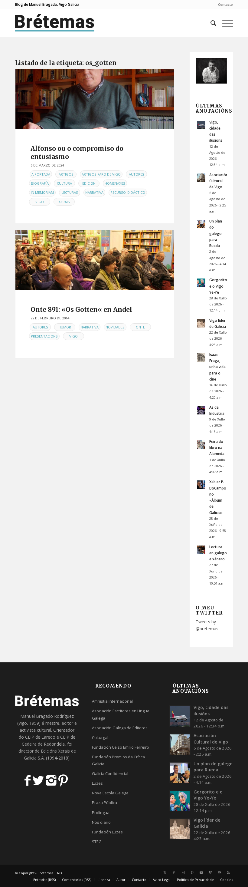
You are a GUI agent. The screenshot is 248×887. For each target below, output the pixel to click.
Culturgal (100, 737)
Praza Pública (104, 802)
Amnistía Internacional (112, 701)
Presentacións (44, 336)
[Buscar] (210, 23)
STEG (97, 841)
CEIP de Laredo (40, 737)
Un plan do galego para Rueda (215, 233)
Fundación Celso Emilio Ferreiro (120, 747)
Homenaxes (115, 183)
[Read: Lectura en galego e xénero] (201, 549)
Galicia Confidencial (110, 773)
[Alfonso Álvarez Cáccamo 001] (94, 99)
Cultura (64, 183)
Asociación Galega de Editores (120, 727)
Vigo (39, 201)
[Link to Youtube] (201, 872)
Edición (89, 183)
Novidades (115, 327)
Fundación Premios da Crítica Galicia (118, 760)
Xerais (64, 201)
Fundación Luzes (107, 832)
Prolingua (100, 812)
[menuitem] (224, 4)
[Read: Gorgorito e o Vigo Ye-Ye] (201, 282)
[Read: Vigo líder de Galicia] (201, 323)
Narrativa (94, 192)
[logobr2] (55, 23)
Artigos (66, 174)
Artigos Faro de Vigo (101, 174)
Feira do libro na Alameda (216, 447)
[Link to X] (164, 872)
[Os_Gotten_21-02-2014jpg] (94, 260)
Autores (136, 174)
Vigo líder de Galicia (207, 823)
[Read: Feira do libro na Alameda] (201, 444)
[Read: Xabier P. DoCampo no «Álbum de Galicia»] (201, 484)
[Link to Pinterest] (192, 872)
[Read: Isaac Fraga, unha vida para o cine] (201, 357)
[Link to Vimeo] (210, 872)
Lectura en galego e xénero (218, 552)
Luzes (97, 783)
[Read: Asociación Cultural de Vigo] (201, 177)
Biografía (40, 183)
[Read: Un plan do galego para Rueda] (201, 224)
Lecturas (69, 192)
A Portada (40, 174)
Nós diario (101, 822)
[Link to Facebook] (173, 872)
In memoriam (42, 192)
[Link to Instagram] (183, 872)
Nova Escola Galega (110, 793)
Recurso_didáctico (127, 192)
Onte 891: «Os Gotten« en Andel (81, 309)
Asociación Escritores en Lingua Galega (120, 714)
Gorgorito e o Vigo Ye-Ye (218, 285)
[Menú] (224, 23)
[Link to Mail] (219, 872)
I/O (59, 873)
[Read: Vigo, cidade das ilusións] (201, 125)
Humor (64, 327)
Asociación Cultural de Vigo (218, 180)
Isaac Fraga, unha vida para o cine (217, 366)
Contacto (225, 4)
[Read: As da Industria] (201, 410)
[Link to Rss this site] (228, 872)
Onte (140, 327)
